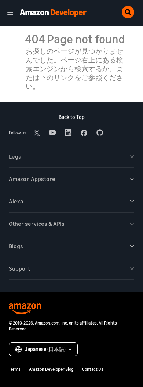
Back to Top (72, 117)
